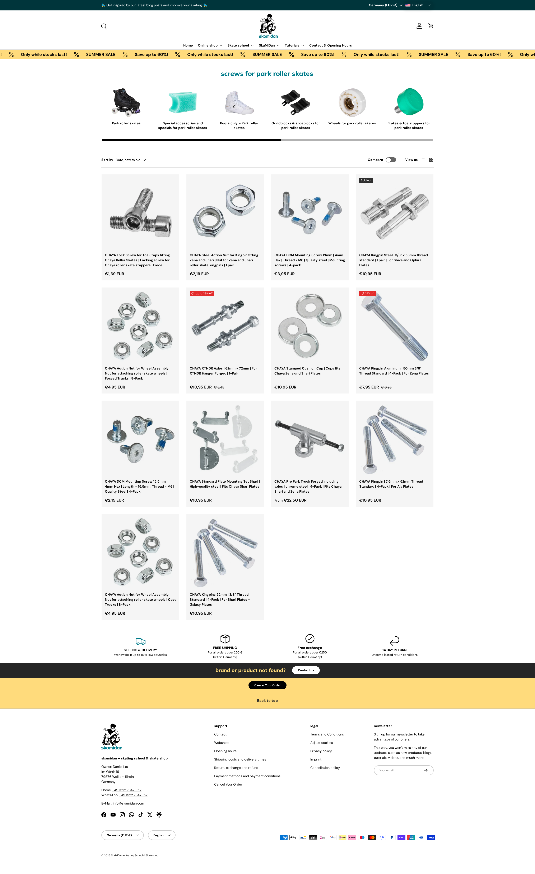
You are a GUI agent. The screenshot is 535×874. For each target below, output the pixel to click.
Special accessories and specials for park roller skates (182, 125)
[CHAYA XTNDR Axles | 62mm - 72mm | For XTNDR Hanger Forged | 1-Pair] (225, 326)
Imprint (315, 759)
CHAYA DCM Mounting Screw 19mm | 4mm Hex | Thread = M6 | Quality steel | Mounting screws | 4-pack (309, 260)
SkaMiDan (267, 45)
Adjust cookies (321, 742)
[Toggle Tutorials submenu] (302, 45)
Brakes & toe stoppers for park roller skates (408, 125)
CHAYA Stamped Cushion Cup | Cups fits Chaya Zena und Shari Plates (307, 371)
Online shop (208, 45)
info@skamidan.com (128, 803)
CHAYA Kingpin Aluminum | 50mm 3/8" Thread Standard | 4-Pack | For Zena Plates (394, 371)
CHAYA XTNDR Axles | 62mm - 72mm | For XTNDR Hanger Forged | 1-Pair (223, 371)
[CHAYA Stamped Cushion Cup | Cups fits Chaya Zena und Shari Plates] (309, 326)
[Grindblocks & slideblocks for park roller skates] (296, 102)
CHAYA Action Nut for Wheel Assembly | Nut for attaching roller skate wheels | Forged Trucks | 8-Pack (137, 373)
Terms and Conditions (327, 734)
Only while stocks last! (188, 54)
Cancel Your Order (267, 685)
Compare (375, 160)
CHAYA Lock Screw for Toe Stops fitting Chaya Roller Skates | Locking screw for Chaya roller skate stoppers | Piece (137, 260)
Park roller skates (126, 123)
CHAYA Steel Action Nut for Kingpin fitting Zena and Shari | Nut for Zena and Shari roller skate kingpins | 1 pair (224, 260)
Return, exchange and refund (236, 768)
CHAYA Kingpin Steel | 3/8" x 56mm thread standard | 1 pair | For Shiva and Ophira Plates (393, 260)
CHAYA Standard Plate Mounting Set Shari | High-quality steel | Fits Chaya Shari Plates (225, 484)
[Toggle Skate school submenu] (252, 45)
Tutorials (292, 45)
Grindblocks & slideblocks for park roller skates (295, 125)
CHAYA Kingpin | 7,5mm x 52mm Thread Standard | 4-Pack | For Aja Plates (391, 484)
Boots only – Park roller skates (239, 125)
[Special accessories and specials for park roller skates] (183, 102)
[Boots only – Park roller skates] (239, 102)
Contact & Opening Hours (330, 45)
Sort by (107, 160)
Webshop (221, 742)
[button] (431, 25)
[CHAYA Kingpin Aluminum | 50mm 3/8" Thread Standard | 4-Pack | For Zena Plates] (394, 326)
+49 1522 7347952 (133, 795)
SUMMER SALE (78, 54)
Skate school (238, 45)
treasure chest (208, 5)
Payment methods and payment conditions (247, 776)
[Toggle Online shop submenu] (220, 45)
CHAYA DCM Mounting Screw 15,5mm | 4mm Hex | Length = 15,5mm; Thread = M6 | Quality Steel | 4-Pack (139, 486)
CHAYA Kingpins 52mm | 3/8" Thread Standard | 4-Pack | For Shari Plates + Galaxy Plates (220, 599)
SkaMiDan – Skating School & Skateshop (134, 855)
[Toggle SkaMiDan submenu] (278, 45)
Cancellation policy (325, 768)
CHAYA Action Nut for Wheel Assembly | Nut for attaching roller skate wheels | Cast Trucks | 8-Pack (140, 599)
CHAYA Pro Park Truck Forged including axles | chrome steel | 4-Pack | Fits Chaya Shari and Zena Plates (307, 486)
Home (188, 45)
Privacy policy (321, 751)
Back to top (267, 700)
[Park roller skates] (126, 102)
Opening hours (225, 751)
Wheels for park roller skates (352, 123)
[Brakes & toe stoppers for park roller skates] (409, 102)
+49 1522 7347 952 (126, 790)
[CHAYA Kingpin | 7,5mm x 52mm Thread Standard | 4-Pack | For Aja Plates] (394, 439)
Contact (220, 734)
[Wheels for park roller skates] (352, 102)
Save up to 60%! (129, 54)
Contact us (306, 670)
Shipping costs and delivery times (240, 759)
